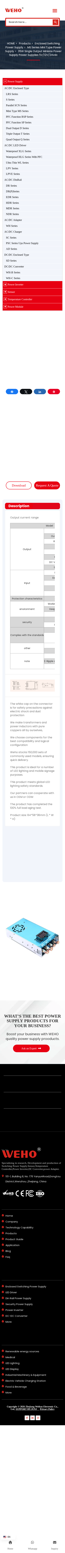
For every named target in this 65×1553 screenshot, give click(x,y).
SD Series (11, 260)
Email (11, 890)
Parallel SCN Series (16, 105)
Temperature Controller (20, 299)
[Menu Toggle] (54, 10)
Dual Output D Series (17, 128)
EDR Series (12, 197)
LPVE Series (13, 173)
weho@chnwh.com (44, 466)
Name (10, 871)
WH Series (12, 225)
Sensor (11, 291)
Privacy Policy (47, 1531)
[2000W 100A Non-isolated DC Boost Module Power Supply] (32, 1060)
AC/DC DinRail (13, 179)
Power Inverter (15, 284)
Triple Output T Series (18, 133)
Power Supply (15, 81)
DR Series (11, 185)
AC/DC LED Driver (15, 145)
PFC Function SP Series (18, 122)
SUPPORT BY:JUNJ (28, 1531)
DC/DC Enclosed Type (16, 254)
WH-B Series (13, 272)
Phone (11, 908)
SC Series (11, 237)
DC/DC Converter (14, 266)
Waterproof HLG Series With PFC (24, 157)
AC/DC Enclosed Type (16, 88)
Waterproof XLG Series (18, 151)
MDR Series (12, 208)
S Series (10, 99)
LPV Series (12, 168)
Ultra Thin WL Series (17, 162)
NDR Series (12, 214)
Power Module (15, 306)
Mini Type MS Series (17, 111)
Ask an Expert (28, 1170)
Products (13, 853)
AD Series (11, 248)
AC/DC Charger (13, 231)
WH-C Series (13, 278)
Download (19, 485)
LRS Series (12, 94)
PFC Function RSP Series (19, 116)
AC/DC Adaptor (13, 220)
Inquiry (11, 926)
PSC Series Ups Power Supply (22, 243)
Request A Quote (47, 485)
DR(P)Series (12, 191)
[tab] (32, 506)
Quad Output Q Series (18, 139)
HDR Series (12, 202)
